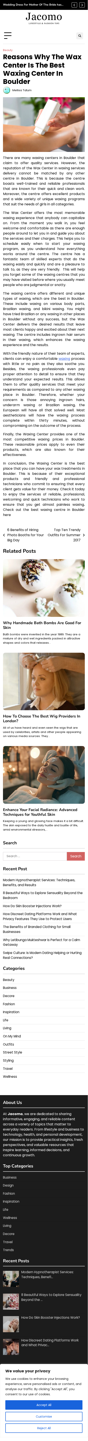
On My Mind (12, 1036)
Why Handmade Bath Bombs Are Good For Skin (42, 625)
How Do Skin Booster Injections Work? (32, 906)
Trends (8, 1250)
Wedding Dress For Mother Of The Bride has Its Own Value (32, 5)
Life (5, 1020)
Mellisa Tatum (22, 90)
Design (8, 1185)
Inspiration (11, 1012)
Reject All (44, 1428)
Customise (44, 1416)
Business (10, 987)
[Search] (79, 35)
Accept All (43, 1405)
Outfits (8, 1044)
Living (7, 1028)
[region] (44, 1400)
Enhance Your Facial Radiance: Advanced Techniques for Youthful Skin (40, 812)
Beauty (8, 50)
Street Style (12, 1052)
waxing (64, 358)
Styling (8, 1060)
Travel (8, 1068)
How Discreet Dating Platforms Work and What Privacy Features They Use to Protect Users (40, 916)
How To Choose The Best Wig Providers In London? (41, 719)
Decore (8, 996)
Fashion (9, 1004)
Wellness (10, 1076)
